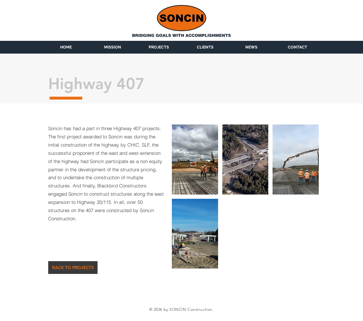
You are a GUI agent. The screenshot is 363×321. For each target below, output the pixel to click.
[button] (195, 159)
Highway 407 (96, 84)
